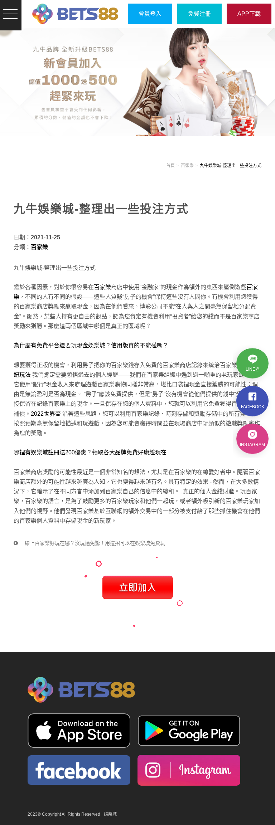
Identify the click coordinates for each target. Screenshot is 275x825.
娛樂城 (110, 814)
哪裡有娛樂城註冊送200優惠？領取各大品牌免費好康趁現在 (90, 452)
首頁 (170, 165)
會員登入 (150, 14)
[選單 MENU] (10, 14)
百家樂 (187, 165)
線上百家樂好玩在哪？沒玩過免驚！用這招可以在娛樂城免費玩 (94, 543)
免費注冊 (199, 14)
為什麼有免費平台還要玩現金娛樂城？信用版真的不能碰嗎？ (91, 345)
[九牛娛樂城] (75, 14)
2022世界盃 (46, 414)
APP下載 (249, 14)
